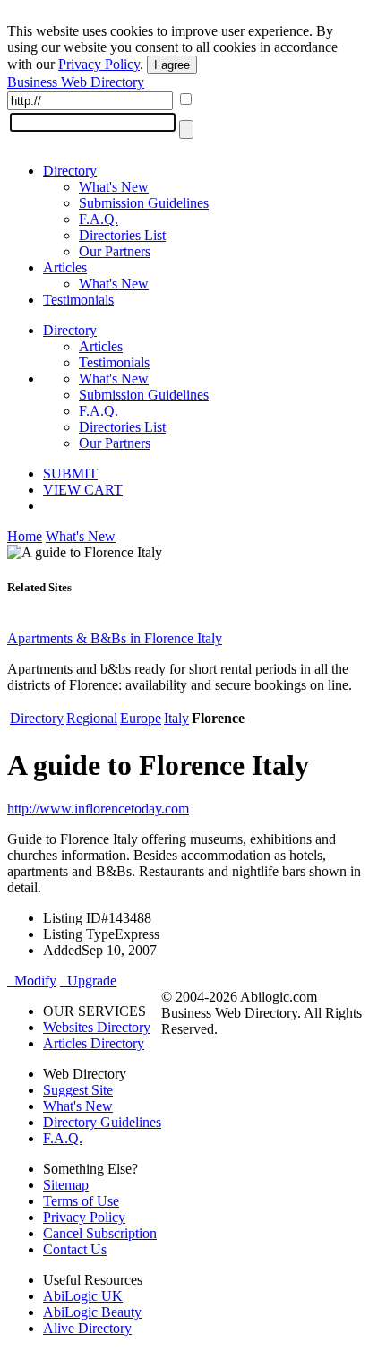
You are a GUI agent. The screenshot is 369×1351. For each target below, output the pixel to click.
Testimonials (78, 299)
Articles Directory (93, 1043)
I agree (172, 65)
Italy (176, 718)
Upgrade (88, 980)
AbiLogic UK (83, 1296)
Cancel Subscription (100, 1233)
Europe (140, 718)
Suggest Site (78, 1089)
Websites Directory (96, 1027)
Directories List (122, 235)
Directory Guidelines (102, 1122)
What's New (114, 186)
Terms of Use (81, 1201)
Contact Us (75, 1249)
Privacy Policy (99, 64)
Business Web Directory (75, 82)
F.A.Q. (98, 219)
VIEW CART (83, 489)
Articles (65, 267)
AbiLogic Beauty (92, 1312)
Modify (31, 980)
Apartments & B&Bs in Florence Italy (114, 638)
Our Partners (114, 251)
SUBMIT (70, 473)
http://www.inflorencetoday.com (98, 808)
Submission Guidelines (144, 203)
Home (24, 536)
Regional (91, 718)
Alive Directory (87, 1328)
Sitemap (66, 1184)
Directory (70, 170)
